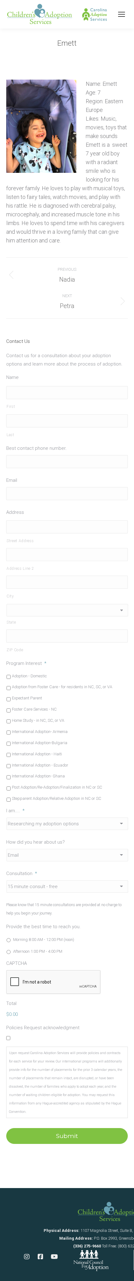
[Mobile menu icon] (121, 14)
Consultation (21, 873)
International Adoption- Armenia (40, 731)
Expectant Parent (27, 698)
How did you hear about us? (35, 842)
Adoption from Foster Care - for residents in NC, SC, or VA (62, 686)
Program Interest (26, 663)
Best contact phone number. (36, 448)
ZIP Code (15, 650)
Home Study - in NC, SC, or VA (38, 720)
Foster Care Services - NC (34, 709)
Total (11, 1003)
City (10, 596)
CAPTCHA (16, 963)
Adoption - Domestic (29, 676)
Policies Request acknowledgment (42, 1027)
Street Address (20, 541)
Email (11, 480)
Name (12, 377)
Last (10, 435)
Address (15, 512)
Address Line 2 (20, 568)
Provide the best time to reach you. (43, 926)
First (11, 406)
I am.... (15, 810)
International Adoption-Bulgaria (39, 742)
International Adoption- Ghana (38, 776)
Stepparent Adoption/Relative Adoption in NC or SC (56, 798)
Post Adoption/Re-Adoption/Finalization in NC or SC (57, 787)
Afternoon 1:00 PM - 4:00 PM (37, 951)
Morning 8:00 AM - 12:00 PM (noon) (43, 939)
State (11, 622)
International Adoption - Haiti (37, 754)
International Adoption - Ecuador (40, 765)
